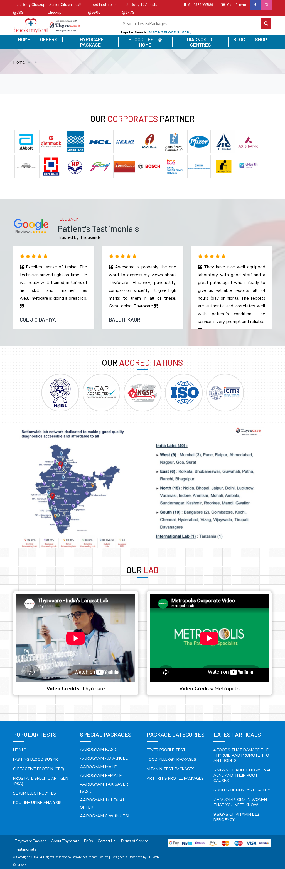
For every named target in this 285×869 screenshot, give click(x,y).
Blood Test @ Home (145, 42)
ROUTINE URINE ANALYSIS (37, 802)
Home (24, 39)
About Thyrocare (65, 841)
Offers (49, 39)
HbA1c (19, 750)
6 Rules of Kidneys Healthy (241, 790)
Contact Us (107, 841)
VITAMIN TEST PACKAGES (171, 769)
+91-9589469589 (199, 5)
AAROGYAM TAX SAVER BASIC (104, 787)
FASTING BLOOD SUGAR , (169, 32)
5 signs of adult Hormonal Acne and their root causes (242, 775)
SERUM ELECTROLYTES (34, 793)
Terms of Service (134, 841)
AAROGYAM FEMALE (101, 775)
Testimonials (25, 850)
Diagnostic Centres (200, 42)
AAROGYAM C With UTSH (105, 816)
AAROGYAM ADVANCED (104, 758)
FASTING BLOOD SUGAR (35, 759)
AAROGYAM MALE (98, 767)
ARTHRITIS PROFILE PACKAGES (175, 778)
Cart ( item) (236, 5)
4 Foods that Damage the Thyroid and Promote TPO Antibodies (241, 755)
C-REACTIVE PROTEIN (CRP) (38, 769)
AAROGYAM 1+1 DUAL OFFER (102, 803)
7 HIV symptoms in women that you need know (240, 802)
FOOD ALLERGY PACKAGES (171, 759)
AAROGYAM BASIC (98, 749)
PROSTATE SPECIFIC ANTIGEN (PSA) (40, 781)
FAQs (88, 841)
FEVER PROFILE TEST (166, 750)
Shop (261, 39)
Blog (239, 39)
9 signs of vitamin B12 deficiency (236, 817)
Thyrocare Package (90, 42)
